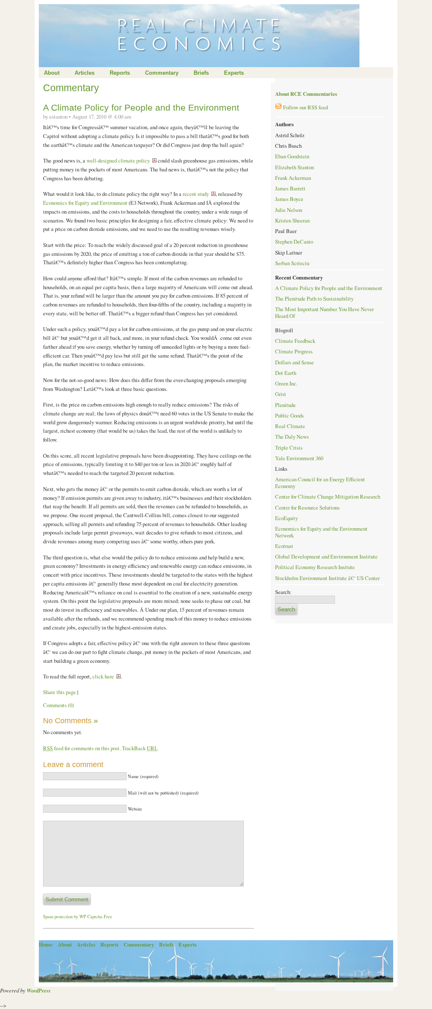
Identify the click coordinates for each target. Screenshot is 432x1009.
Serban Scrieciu (292, 263)
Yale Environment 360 (299, 458)
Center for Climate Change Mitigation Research (327, 496)
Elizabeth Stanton (294, 167)
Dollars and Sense (294, 362)
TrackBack (140, 748)
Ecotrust (284, 546)
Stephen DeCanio (294, 241)
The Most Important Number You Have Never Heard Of (324, 312)
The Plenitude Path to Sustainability (314, 298)
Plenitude (285, 405)
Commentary (161, 73)
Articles (84, 73)
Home (46, 944)
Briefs (201, 73)
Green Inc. (286, 383)
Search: (283, 592)
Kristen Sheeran (292, 220)
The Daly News (292, 436)
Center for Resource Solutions (307, 507)
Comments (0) (58, 705)
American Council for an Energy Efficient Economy (320, 482)
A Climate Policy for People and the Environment (141, 107)
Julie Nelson (288, 210)
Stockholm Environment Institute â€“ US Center (327, 578)
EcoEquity (286, 518)
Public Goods (289, 415)
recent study (196, 194)
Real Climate (290, 426)
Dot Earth (285, 373)
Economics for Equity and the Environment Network (321, 532)
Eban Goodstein (292, 156)
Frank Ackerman (293, 178)
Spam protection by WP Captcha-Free (77, 916)
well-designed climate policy (118, 160)
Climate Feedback (295, 340)
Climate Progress (294, 351)
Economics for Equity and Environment (86, 202)
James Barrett (290, 188)
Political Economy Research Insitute (315, 567)
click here (103, 676)
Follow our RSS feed (305, 107)
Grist (280, 394)
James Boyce (289, 199)
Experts (234, 73)
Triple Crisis (288, 447)
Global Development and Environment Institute (326, 556)
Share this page (59, 692)
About (51, 73)
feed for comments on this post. (82, 748)
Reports (120, 73)
